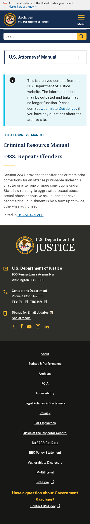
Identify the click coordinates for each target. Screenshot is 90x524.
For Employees (45, 423)
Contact (42, 506)
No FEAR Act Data (45, 443)
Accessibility (45, 393)
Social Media (21, 318)
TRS (36, 302)
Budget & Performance (45, 363)
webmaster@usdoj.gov (59, 108)
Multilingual (45, 472)
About (45, 354)
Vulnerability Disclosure (45, 462)
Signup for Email (30, 312)
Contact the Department (29, 290)
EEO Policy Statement (45, 452)
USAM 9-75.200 (30, 215)
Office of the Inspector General (45, 433)
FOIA (45, 383)
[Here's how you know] (45, 5)
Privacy (45, 413)
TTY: (18, 302)
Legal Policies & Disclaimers (45, 403)
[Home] (26, 25)
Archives (45, 373)
